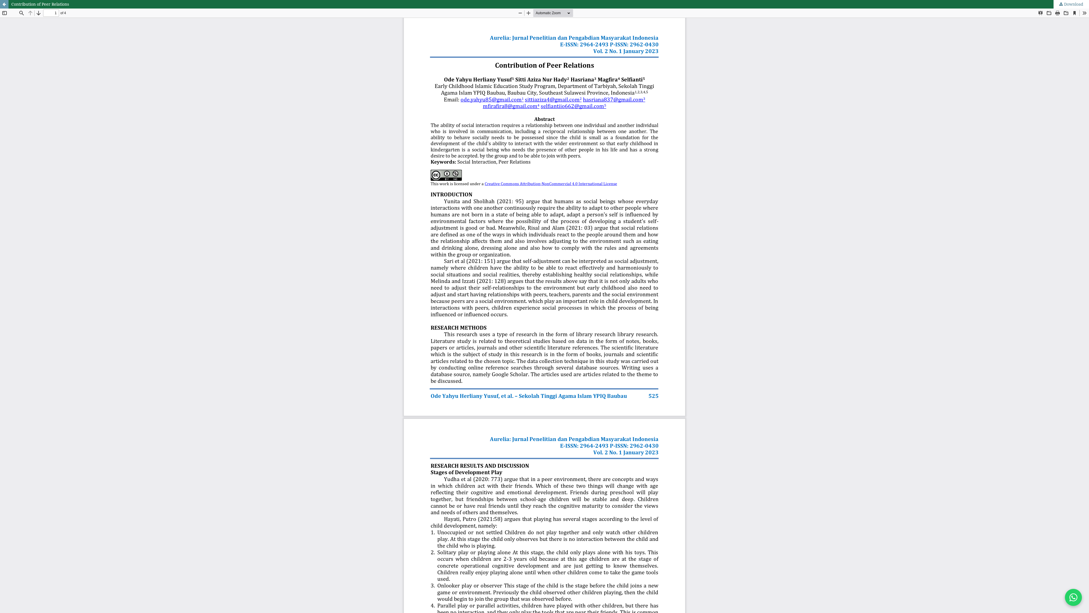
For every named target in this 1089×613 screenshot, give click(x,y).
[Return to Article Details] (4, 4)
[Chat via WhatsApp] (1073, 597)
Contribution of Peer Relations (40, 4)
